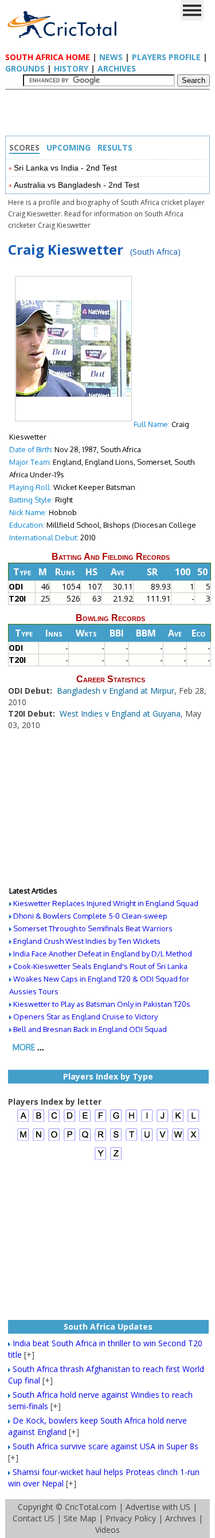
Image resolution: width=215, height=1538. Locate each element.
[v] (162, 1139)
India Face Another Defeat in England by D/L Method (102, 953)
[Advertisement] (111, 115)
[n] (38, 1139)
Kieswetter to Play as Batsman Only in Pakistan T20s (101, 1004)
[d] (69, 1120)
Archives (116, 68)
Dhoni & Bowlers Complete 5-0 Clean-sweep (90, 915)
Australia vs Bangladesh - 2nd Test (76, 184)
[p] (69, 1139)
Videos (107, 1529)
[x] (193, 1139)
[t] (131, 1139)
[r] (100, 1139)
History (71, 68)
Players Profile (166, 57)
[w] (178, 1139)
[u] (147, 1139)
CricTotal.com (90, 1506)
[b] (38, 1120)
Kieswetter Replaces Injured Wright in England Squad (105, 903)
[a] (23, 1120)
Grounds (25, 68)
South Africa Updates (108, 1326)
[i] (147, 1120)
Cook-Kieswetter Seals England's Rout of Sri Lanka (100, 966)
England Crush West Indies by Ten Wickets (87, 941)
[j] (162, 1120)
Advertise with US (158, 1506)
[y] (100, 1158)
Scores (24, 147)
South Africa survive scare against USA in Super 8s (105, 1446)
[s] (116, 1139)
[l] (193, 1120)
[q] (85, 1139)
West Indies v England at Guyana (120, 713)
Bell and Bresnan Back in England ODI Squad (90, 1029)
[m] (23, 1139)
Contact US (33, 1518)
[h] (131, 1120)
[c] (54, 1120)
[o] (54, 1139)
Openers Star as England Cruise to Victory (85, 1016)
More (24, 1047)
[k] (178, 1120)
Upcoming (68, 147)
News (111, 57)
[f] (100, 1120)
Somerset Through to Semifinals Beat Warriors (93, 928)
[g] (116, 1120)
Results (114, 147)
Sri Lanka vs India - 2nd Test (65, 167)
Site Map (80, 1518)
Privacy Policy (130, 1518)
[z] (116, 1158)
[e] (85, 1120)
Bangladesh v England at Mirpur (115, 690)
